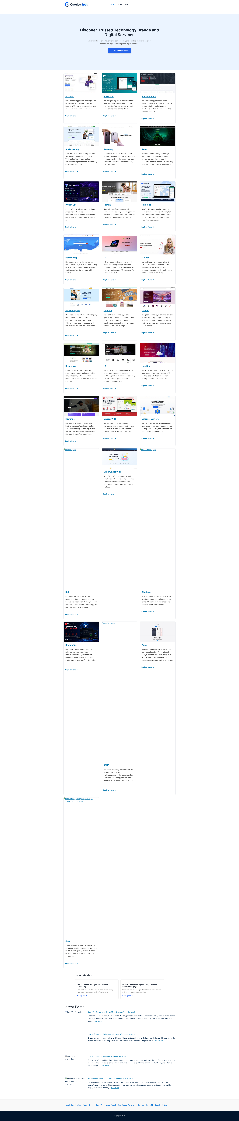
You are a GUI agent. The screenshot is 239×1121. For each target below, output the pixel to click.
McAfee (145, 257)
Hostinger (70, 419)
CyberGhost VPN (112, 472)
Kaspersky (70, 366)
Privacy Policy (68, 1105)
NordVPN (146, 205)
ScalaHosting (72, 149)
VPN (151, 1105)
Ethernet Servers (150, 419)
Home (112, 4)
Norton (107, 205)
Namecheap (71, 257)
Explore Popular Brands (119, 51)
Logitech (108, 310)
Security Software (161, 1105)
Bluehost (146, 592)
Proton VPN (71, 205)
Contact (78, 1105)
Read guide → (82, 996)
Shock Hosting (149, 96)
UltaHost (69, 96)
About (127, 4)
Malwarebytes (72, 310)
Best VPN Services (103, 1105)
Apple (145, 645)
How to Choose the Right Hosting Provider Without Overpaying (111, 1034)
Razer (144, 149)
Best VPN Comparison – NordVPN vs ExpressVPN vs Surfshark (111, 1012)
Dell (67, 592)
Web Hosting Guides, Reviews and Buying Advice (130, 1105)
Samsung (108, 149)
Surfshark (109, 96)
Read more (97, 1021)
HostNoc (146, 366)
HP (105, 366)
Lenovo (145, 310)
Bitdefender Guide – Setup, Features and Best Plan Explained (111, 1078)
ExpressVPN (110, 419)
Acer (67, 941)
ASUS (106, 765)
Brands (119, 4)
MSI (105, 257)
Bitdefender (71, 645)
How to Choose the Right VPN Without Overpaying (107, 1056)
